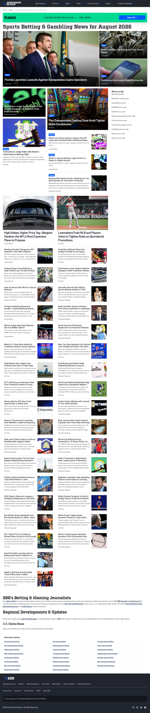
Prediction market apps (120, 98)
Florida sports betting (11, 657)
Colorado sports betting (105, 641)
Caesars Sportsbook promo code (123, 116)
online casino (27, 606)
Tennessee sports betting (61, 666)
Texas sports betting (11, 662)
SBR (59, 619)
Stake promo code (118, 133)
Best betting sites (118, 94)
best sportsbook (132, 604)
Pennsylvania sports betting (13, 645)
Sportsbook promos (119, 103)
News (11, 10)
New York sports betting (12, 666)
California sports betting (61, 662)
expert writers (11, 601)
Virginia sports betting (105, 649)
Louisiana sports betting (61, 653)
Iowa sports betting (59, 649)
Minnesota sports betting (105, 666)
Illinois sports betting (104, 645)
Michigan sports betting (105, 657)
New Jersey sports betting (106, 662)
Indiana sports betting (11, 649)
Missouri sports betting (61, 670)
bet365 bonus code (118, 112)
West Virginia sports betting (13, 653)
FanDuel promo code (119, 120)
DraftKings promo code (120, 129)
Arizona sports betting (11, 641)
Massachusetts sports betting (107, 653)
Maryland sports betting (61, 657)
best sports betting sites (74, 604)
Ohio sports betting (59, 641)
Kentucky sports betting (61, 645)
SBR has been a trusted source (128, 601)
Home (5, 10)
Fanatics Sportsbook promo (122, 125)
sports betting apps (29, 619)
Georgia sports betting (11, 670)
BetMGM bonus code (119, 107)
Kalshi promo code (118, 138)
